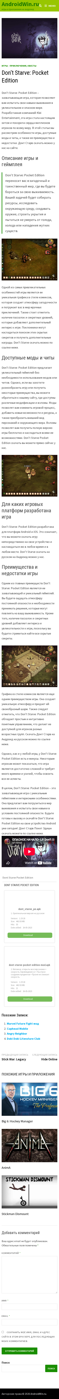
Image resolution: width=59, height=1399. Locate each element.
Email (6, 1316)
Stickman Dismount (15, 1214)
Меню (52, 5)
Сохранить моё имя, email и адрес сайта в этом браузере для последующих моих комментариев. (28, 1337)
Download (28, 935)
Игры (5, 65)
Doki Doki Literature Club (23, 1039)
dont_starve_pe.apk (29, 909)
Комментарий (11, 1253)
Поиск (6, 1362)
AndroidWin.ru (20, 4)
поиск (51, 1368)
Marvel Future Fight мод (23, 1023)
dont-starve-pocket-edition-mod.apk (29, 965)
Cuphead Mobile (17, 1029)
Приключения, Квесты (23, 65)
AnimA (6, 1167)
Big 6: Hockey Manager (17, 1121)
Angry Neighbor (17, 1033)
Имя (5, 1300)
